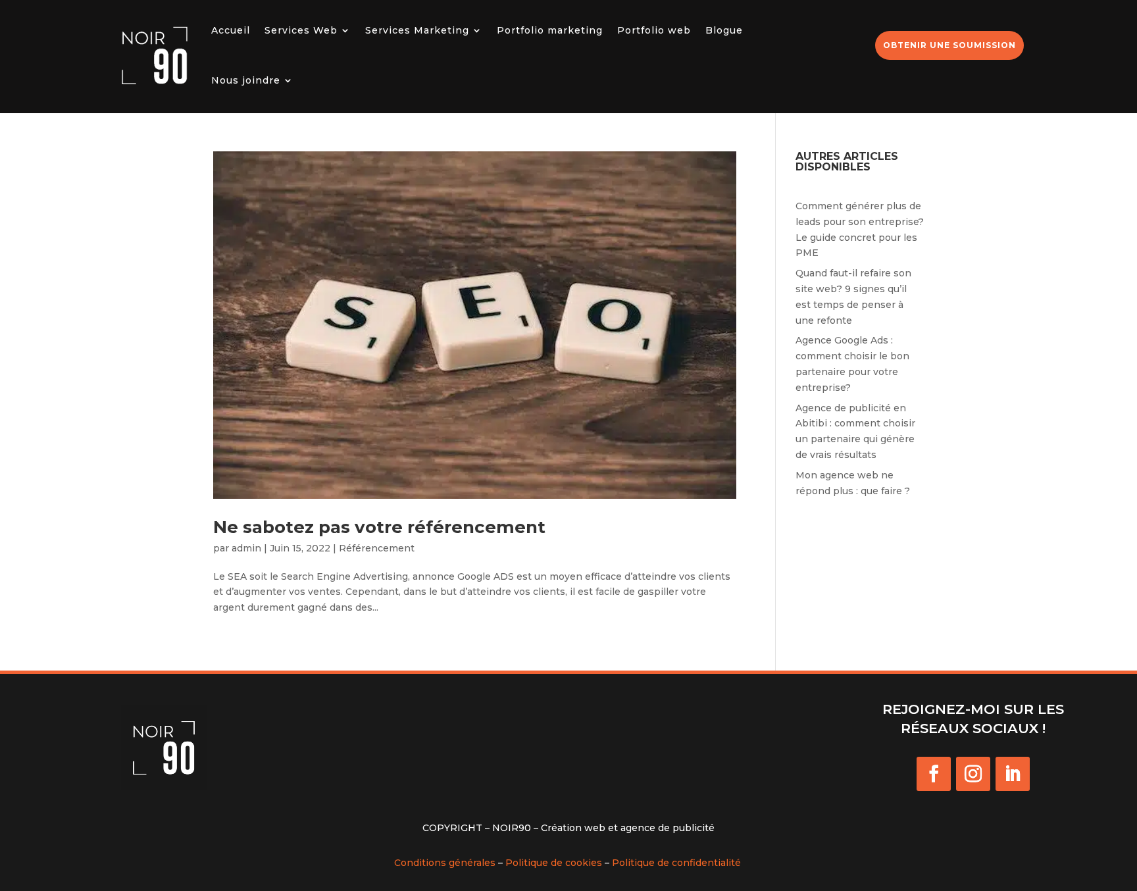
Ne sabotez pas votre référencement (379, 527)
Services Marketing (417, 30)
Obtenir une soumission (949, 45)
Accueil (230, 30)
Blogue (724, 30)
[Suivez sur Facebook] (934, 774)
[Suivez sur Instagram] (973, 774)
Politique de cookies (553, 863)
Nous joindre (245, 80)
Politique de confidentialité (676, 863)
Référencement (377, 548)
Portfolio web (654, 30)
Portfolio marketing (550, 30)
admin (246, 548)
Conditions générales (444, 863)
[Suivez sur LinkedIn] (1013, 774)
